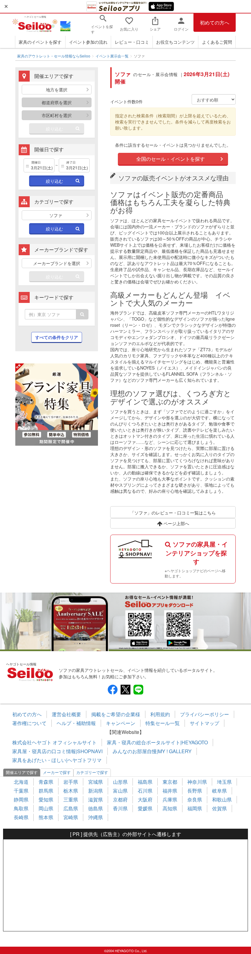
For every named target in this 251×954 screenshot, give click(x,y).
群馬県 (46, 790)
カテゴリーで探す (92, 772)
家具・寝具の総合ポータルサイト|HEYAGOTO (157, 742)
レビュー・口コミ (132, 42)
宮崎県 (70, 817)
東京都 (170, 781)
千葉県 (21, 790)
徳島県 (95, 808)
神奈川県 (197, 781)
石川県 (145, 790)
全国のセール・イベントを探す (170, 158)
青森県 (46, 781)
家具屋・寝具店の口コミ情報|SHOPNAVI (57, 751)
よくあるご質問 (217, 42)
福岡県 (194, 808)
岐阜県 (219, 790)
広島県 (70, 808)
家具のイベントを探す (40, 42)
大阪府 (145, 799)
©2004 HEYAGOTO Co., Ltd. (125, 950)
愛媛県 (145, 808)
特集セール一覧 (162, 723)
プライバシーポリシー (204, 714)
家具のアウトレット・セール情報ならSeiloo (53, 55)
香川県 (120, 808)
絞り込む (54, 129)
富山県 (120, 790)
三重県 (70, 799)
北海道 (21, 781)
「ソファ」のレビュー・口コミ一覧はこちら (173, 513)
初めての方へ (214, 22)
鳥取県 (21, 808)
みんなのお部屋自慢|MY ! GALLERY (152, 751)
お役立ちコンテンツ (175, 42)
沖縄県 (95, 817)
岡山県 (46, 808)
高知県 (170, 808)
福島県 (145, 781)
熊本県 (46, 817)
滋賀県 (95, 799)
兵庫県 (170, 799)
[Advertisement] (125, 885)
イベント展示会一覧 (112, 55)
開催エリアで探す (22, 772)
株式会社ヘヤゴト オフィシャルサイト (54, 742)
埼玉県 (224, 781)
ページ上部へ (175, 523)
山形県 (120, 781)
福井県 (170, 790)
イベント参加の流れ (88, 42)
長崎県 (21, 817)
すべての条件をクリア (56, 337)
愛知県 (46, 799)
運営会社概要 (66, 714)
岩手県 (70, 781)
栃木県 (70, 790)
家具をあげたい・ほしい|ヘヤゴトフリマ (57, 760)
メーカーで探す (57, 772)
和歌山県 (222, 799)
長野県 (194, 790)
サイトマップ (204, 723)
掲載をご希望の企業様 (115, 714)
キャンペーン (120, 723)
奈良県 (194, 799)
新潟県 (95, 790)
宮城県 (95, 781)
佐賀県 (219, 808)
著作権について (29, 723)
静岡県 (21, 799)
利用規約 (160, 714)
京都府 (120, 799)
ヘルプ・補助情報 (76, 723)
